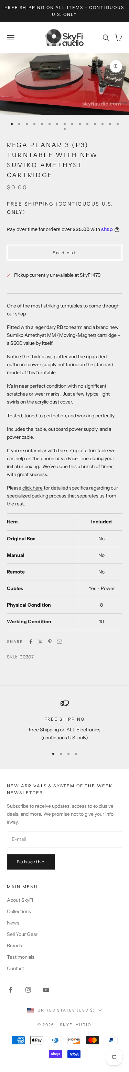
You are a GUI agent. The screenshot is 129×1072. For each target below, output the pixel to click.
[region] (64, 720)
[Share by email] (59, 641)
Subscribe (31, 861)
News (13, 923)
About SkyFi (20, 900)
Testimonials (20, 957)
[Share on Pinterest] (50, 641)
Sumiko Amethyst (26, 335)
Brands (14, 945)
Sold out (65, 252)
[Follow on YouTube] (46, 989)
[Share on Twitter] (40, 641)
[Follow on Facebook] (10, 989)
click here (32, 488)
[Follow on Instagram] (28, 989)
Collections (19, 911)
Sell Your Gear (22, 934)
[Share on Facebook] (30, 641)
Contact (15, 968)
